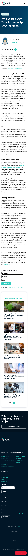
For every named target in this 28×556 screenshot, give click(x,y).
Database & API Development (5, 463)
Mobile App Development (19, 459)
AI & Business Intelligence (7, 460)
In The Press (4, 477)
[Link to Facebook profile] (9, 526)
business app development (14, 69)
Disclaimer (14, 545)
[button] (25, 3)
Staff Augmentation (20, 456)
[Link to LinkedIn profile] (15, 526)
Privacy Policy (14, 536)
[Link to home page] (5, 3)
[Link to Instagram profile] (12, 526)
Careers (3, 475)
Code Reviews (5, 456)
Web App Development (19, 463)
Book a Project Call (21, 553)
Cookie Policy (14, 540)
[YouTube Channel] (19, 526)
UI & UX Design (5, 458)
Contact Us (4, 481)
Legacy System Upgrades (7, 466)
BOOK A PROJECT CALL (14, 426)
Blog (2, 479)
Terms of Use (14, 531)
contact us (7, 264)
